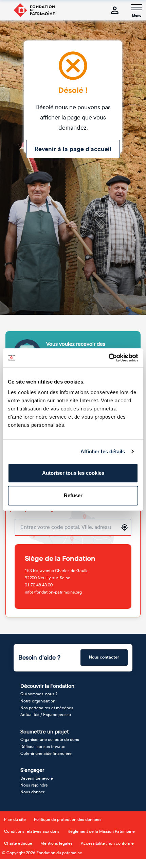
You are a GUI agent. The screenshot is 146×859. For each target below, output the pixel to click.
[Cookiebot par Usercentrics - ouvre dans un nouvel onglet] (108, 357)
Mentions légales (56, 843)
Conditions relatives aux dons (31, 831)
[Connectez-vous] (115, 10)
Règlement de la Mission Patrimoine (101, 831)
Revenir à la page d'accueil (73, 149)
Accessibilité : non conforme (107, 843)
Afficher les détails (102, 451)
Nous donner (32, 792)
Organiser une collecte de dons (49, 739)
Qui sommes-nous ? (38, 694)
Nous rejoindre (34, 785)
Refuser (73, 495)
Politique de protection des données (68, 819)
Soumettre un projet (44, 731)
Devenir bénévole (36, 778)
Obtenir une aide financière (46, 753)
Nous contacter (104, 657)
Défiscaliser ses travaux (42, 746)
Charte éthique (18, 843)
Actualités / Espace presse (45, 714)
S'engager (32, 770)
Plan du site (15, 819)
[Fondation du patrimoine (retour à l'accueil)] (34, 10)
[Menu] (136, 7)
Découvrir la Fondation (47, 686)
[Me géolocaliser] (125, 527)
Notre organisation (37, 701)
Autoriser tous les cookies (73, 473)
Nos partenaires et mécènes (46, 708)
